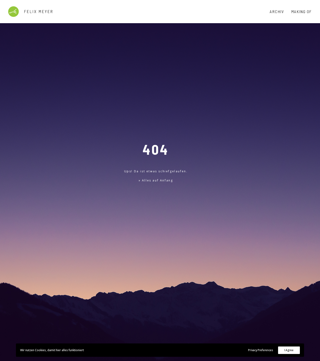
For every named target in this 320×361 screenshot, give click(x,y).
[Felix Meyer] (30, 11)
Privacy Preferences (260, 350)
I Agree (289, 350)
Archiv (277, 11)
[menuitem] (278, 11)
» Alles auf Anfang (156, 180)
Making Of (301, 11)
